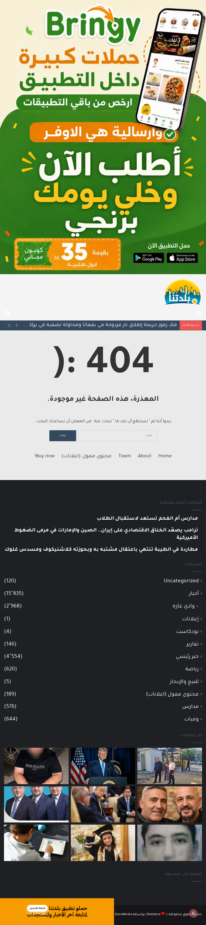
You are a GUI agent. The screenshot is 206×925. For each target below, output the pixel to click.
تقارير (193, 644)
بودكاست (187, 632)
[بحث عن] (199, 314)
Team (124, 456)
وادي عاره (183, 607)
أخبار (194, 594)
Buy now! (45, 456)
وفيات (191, 719)
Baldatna (153, 914)
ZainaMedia (123, 914)
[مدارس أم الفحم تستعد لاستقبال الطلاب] (169, 766)
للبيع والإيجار (184, 682)
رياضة (192, 669)
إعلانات (190, 619)
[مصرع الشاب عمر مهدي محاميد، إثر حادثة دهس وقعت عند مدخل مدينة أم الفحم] (169, 843)
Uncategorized (181, 581)
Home (165, 456)
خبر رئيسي (187, 657)
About (145, 456)
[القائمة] (6, 314)
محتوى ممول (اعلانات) (86, 456)
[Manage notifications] (193, 913)
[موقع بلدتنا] (182, 291)
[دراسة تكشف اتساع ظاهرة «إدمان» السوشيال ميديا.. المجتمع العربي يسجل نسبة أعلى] (36, 843)
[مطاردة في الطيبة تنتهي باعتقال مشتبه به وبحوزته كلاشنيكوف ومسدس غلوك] (36, 766)
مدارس (190, 707)
